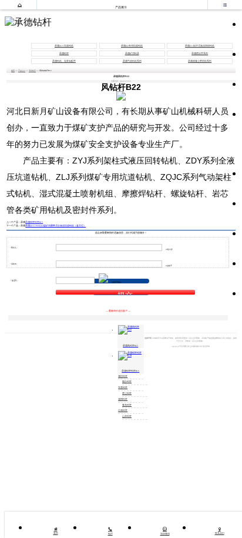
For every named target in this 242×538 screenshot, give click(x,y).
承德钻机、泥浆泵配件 (64, 61)
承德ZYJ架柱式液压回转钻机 (199, 46)
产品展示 (21, 70)
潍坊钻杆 (122, 376)
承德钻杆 (64, 53)
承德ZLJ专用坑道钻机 (132, 46)
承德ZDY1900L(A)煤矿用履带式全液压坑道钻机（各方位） (55, 226)
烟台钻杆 (127, 381)
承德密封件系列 (199, 53)
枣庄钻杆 (127, 393)
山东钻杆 (127, 416)
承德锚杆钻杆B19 (34, 222)
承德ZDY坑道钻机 (64, 46)
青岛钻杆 (127, 405)
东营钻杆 (122, 387)
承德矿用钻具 (132, 53)
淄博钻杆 (122, 399)
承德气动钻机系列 (132, 61)
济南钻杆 (122, 410)
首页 (13, 70)
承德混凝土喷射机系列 (199, 61)
